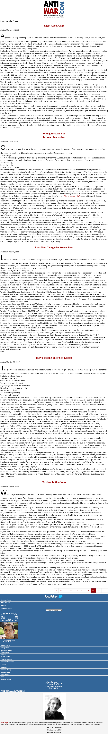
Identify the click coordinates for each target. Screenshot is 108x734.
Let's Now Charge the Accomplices (54, 247)
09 (93, 590)
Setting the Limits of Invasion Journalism (54, 135)
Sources (4, 667)
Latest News (5, 645)
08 (88, 590)
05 (71, 590)
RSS (2, 677)
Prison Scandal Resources (6, 651)
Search (3, 605)
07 (82, 590)
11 (104, 590)
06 (77, 590)
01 (61, 590)
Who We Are (5, 603)
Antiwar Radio (6, 600)
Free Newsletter (6, 659)
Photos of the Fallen (5, 655)
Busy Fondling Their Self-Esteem (54, 357)
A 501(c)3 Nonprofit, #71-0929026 (13, 691)
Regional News (6, 608)
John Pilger (4, 722)
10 (99, 590)
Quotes (3, 664)
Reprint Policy (6, 670)
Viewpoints (5, 648)
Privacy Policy (6, 679)
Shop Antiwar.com (7, 662)
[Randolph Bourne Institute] (54, 685)
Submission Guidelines (5, 673)
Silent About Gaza (54, 25)
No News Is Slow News (54, 482)
